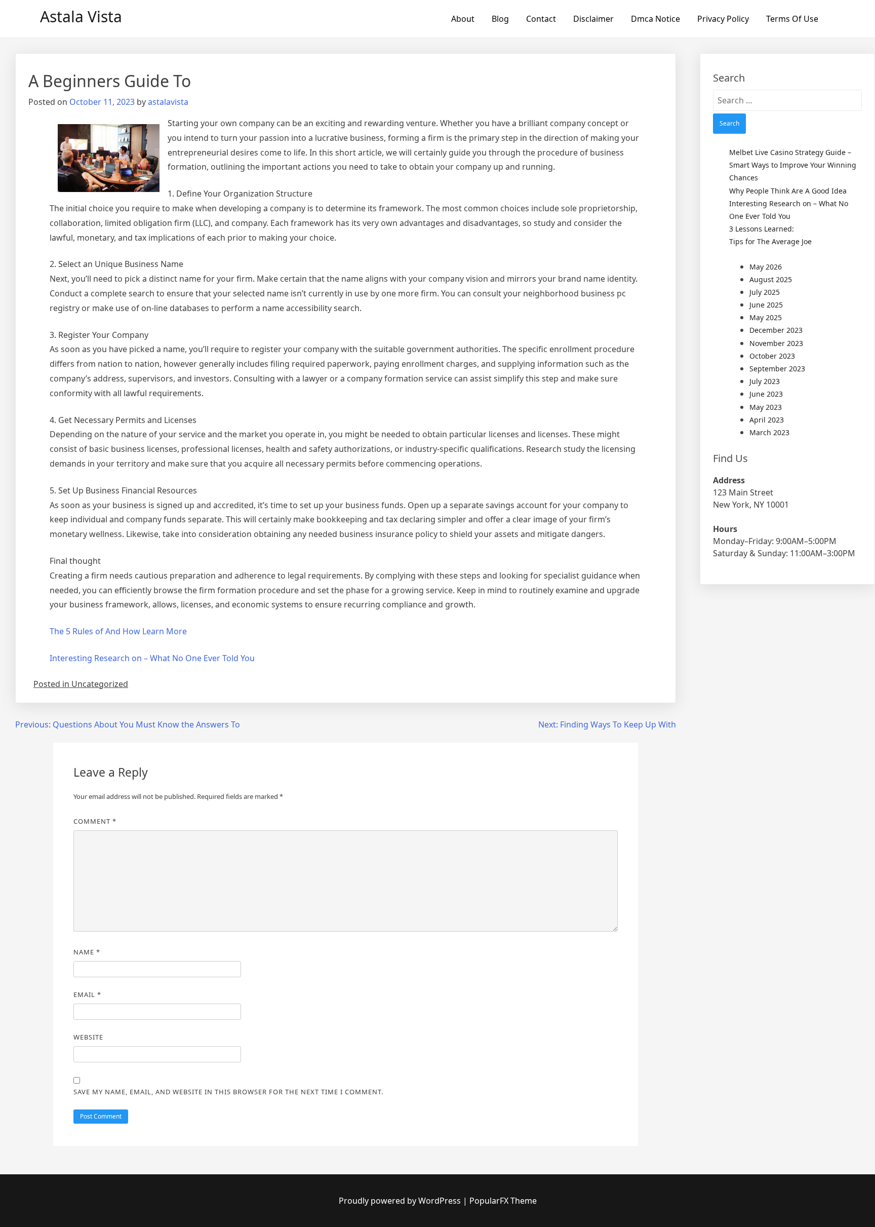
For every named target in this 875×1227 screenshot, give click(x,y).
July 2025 (764, 292)
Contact (541, 18)
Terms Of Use (792, 18)
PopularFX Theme (503, 1200)
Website (88, 1037)
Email (87, 994)
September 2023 (777, 368)
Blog (500, 18)
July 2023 (764, 381)
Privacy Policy (723, 18)
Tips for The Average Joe (770, 241)
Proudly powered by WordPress (401, 1200)
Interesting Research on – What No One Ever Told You (152, 658)
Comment (94, 821)
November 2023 (776, 343)
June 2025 (766, 305)
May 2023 (765, 407)
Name (86, 951)
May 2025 (765, 317)
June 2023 (766, 394)
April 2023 (766, 420)
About (462, 18)
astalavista (168, 101)
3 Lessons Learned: (761, 229)
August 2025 (770, 279)
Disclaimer (593, 18)
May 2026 (765, 267)
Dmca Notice (655, 18)
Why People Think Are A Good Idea (788, 191)
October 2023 (772, 356)
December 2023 (776, 330)
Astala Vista (81, 16)
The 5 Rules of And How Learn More (118, 631)
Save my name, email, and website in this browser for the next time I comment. (228, 1091)
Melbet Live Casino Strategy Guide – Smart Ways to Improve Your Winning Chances (792, 164)
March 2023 (769, 432)
